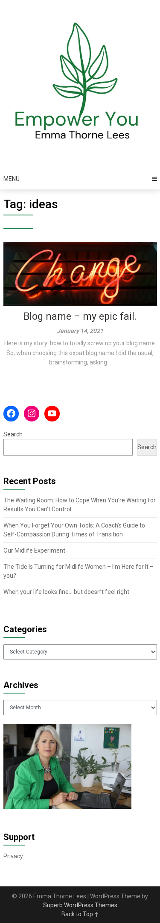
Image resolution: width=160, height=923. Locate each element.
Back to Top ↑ (80, 914)
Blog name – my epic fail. (80, 316)
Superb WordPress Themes (80, 905)
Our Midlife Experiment (34, 550)
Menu (11, 178)
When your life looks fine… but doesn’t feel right (66, 591)
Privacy (13, 856)
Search (13, 434)
